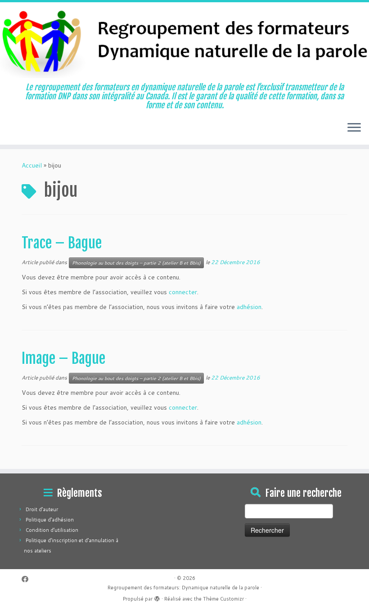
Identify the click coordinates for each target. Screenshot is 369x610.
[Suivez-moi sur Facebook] (28, 579)
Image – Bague (63, 358)
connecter (183, 291)
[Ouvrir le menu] (354, 128)
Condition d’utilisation (52, 530)
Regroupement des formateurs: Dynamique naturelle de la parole (183, 587)
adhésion (249, 306)
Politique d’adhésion (50, 519)
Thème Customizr (223, 598)
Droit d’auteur (42, 509)
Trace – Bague (62, 243)
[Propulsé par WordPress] (157, 597)
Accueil (32, 165)
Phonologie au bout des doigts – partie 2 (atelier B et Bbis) (136, 263)
